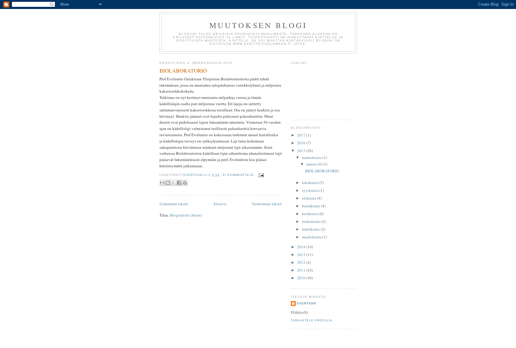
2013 (301, 254)
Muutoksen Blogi (258, 25)
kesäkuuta (310, 213)
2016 (301, 142)
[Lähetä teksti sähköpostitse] (260, 175)
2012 (301, 262)
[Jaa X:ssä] (173, 183)
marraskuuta (312, 157)
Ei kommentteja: (239, 175)
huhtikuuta (311, 229)
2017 (301, 135)
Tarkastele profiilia (311, 320)
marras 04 (314, 164)
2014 (301, 246)
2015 (301, 150)
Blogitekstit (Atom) (186, 215)
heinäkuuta (311, 206)
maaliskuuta (312, 237)
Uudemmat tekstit (173, 203)
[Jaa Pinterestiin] (185, 183)
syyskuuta (310, 190)
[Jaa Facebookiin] (179, 183)
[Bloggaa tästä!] (168, 183)
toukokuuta (312, 221)
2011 (301, 270)
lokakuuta (310, 182)
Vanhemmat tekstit (267, 203)
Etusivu (220, 203)
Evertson (306, 303)
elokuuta (309, 198)
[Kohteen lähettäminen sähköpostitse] (162, 183)
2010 (301, 277)
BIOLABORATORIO (183, 70)
